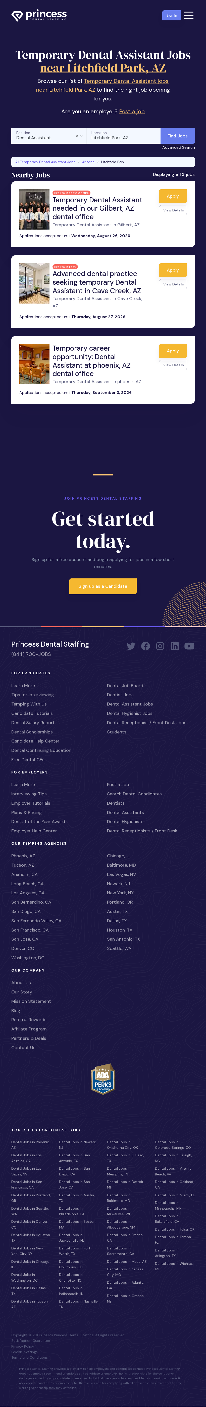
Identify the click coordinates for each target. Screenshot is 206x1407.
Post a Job (118, 785)
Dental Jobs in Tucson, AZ (29, 1304)
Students (116, 732)
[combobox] (48, 136)
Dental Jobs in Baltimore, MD (119, 1198)
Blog (15, 1011)
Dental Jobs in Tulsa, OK (174, 1229)
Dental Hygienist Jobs (129, 713)
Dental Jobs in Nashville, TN (78, 1304)
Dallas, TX (117, 921)
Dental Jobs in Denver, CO (29, 1224)
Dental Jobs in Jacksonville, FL (71, 1238)
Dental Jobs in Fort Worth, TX (74, 1251)
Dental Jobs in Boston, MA (77, 1224)
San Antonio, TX (123, 939)
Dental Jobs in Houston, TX (31, 1238)
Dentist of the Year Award (38, 822)
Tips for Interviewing (32, 695)
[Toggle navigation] (188, 15)
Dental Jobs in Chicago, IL (30, 1264)
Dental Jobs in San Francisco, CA (26, 1184)
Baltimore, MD (121, 865)
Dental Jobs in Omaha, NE (125, 1298)
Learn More (23, 686)
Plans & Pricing (26, 812)
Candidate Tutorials (32, 713)
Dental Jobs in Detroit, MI (125, 1184)
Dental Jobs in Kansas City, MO (125, 1272)
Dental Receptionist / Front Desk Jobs (146, 723)
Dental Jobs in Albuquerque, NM (121, 1224)
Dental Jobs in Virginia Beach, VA (173, 1171)
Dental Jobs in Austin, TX (77, 1198)
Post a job (132, 111)
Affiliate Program (29, 1029)
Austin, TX (117, 911)
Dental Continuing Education (41, 750)
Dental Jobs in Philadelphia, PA (71, 1211)
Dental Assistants (125, 812)
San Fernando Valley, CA (36, 921)
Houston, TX (119, 930)
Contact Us (23, 1048)
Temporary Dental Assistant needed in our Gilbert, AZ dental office (97, 208)
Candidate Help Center (35, 741)
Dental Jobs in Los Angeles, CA (26, 1158)
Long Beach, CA (27, 884)
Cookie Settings (24, 1352)
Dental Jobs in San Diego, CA (74, 1171)
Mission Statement (31, 1001)
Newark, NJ (118, 884)
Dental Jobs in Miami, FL (175, 1195)
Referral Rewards (28, 1020)
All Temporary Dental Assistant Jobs (45, 162)
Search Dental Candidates (134, 794)
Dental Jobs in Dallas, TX (28, 1291)
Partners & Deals (28, 1038)
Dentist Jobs (120, 695)
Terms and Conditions (29, 1357)
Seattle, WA (119, 948)
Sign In (172, 15)
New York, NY (120, 893)
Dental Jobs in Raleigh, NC (173, 1158)
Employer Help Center (34, 831)
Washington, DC (27, 958)
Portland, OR (120, 902)
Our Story (21, 992)
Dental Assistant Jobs (130, 704)
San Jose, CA (24, 939)
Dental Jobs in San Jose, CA (74, 1184)
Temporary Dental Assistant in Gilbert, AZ (96, 225)
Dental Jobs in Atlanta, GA (125, 1285)
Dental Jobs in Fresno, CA (125, 1238)
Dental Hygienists (125, 822)
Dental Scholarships (32, 732)
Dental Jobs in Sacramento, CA (120, 1251)
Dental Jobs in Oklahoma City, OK (122, 1145)
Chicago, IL (118, 856)
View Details (173, 210)
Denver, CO (22, 948)
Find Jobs (178, 136)
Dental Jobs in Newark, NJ (77, 1145)
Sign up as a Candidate (103, 586)
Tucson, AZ (22, 865)
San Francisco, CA (30, 930)
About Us (21, 983)
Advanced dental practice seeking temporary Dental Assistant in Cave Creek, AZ (97, 282)
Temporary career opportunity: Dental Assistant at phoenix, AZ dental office (92, 361)
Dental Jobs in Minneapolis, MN (168, 1205)
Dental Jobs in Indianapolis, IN (71, 1291)
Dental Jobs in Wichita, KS (174, 1266)
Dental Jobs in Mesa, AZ (126, 1261)
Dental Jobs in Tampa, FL (173, 1240)
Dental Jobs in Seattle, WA (30, 1211)
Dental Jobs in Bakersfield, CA (167, 1219)
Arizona (88, 162)
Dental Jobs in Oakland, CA (174, 1184)
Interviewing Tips (29, 794)
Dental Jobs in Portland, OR (31, 1198)
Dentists (116, 803)
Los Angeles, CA (28, 893)
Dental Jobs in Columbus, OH (71, 1264)
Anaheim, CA (24, 874)
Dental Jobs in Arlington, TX (167, 1253)
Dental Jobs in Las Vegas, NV (26, 1171)
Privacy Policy (22, 1346)
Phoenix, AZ (23, 856)
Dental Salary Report (33, 723)
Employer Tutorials (30, 803)
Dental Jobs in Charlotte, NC (71, 1277)
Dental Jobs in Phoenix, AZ (30, 1145)
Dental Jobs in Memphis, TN (119, 1171)
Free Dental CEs (27, 760)
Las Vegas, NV (121, 874)
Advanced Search (178, 147)
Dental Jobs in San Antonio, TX (74, 1158)
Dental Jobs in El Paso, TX (125, 1158)
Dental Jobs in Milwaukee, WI (119, 1211)
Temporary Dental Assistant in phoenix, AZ (97, 382)
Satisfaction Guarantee (30, 1340)
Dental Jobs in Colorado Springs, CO (173, 1145)
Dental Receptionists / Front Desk (142, 831)
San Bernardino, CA (31, 902)
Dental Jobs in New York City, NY (27, 1251)
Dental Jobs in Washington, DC (24, 1277)
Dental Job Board (125, 686)
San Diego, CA (26, 911)
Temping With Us (29, 704)
